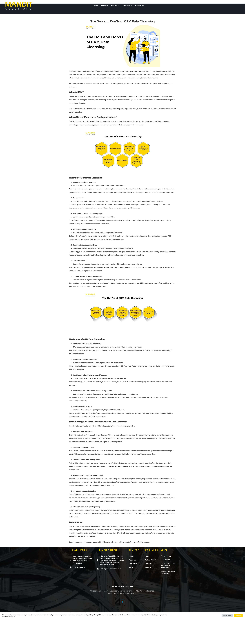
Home (96, 6)
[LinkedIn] (122, 600)
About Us (104, 6)
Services (114, 6)
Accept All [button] (238, 615)
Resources (126, 6)
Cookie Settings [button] (227, 615)
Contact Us (139, 6)
